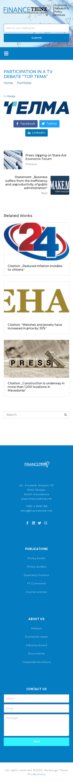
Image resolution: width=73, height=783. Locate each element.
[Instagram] (45, 523)
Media (11, 96)
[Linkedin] (33, 523)
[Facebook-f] (27, 523)
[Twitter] (39, 523)
